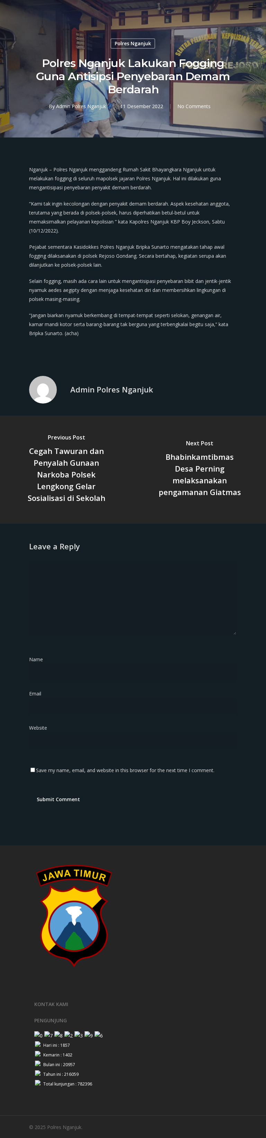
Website (38, 727)
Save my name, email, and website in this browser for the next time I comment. (125, 770)
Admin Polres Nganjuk (81, 106)
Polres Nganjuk (133, 43)
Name (38, 659)
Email (37, 693)
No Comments (194, 106)
